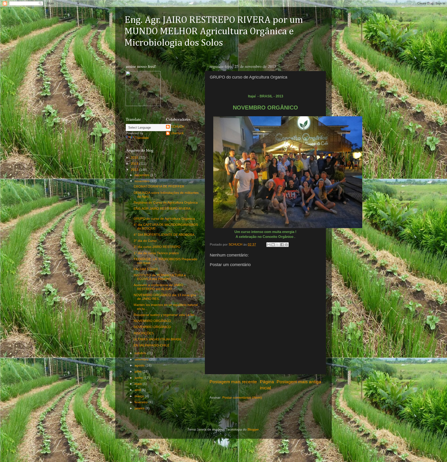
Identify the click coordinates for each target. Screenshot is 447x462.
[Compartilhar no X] (277, 244)
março (140, 396)
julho (138, 371)
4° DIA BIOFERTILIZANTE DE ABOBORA (164, 234)
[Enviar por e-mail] (268, 244)
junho (139, 378)
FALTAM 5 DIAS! (146, 269)
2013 (135, 169)
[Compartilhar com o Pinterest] (286, 244)
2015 (135, 157)
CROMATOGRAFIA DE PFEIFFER (159, 186)
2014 (135, 163)
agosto (140, 365)
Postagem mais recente (233, 381)
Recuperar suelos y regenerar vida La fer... (165, 315)
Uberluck (177, 133)
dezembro (142, 175)
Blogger (253, 429)
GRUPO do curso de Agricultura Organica (164, 218)
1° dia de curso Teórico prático (156, 253)
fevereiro (142, 402)
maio (139, 384)
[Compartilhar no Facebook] (282, 244)
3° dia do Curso (145, 241)
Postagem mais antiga (299, 381)
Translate (142, 138)
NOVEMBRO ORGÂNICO (152, 321)
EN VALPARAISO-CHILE (151, 345)
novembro (142, 181)
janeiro (140, 408)
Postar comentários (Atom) (242, 397)
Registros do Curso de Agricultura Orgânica (166, 202)
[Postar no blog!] (273, 244)
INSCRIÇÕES (144, 333)
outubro (141, 353)
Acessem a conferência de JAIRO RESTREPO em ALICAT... (158, 287)
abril (138, 390)
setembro (142, 359)
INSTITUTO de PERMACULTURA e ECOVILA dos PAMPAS (160, 277)
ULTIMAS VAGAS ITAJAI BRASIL (158, 339)
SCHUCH (177, 126)
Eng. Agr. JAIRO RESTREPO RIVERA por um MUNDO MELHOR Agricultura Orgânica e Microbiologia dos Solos (214, 31)
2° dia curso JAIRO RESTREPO (157, 247)
